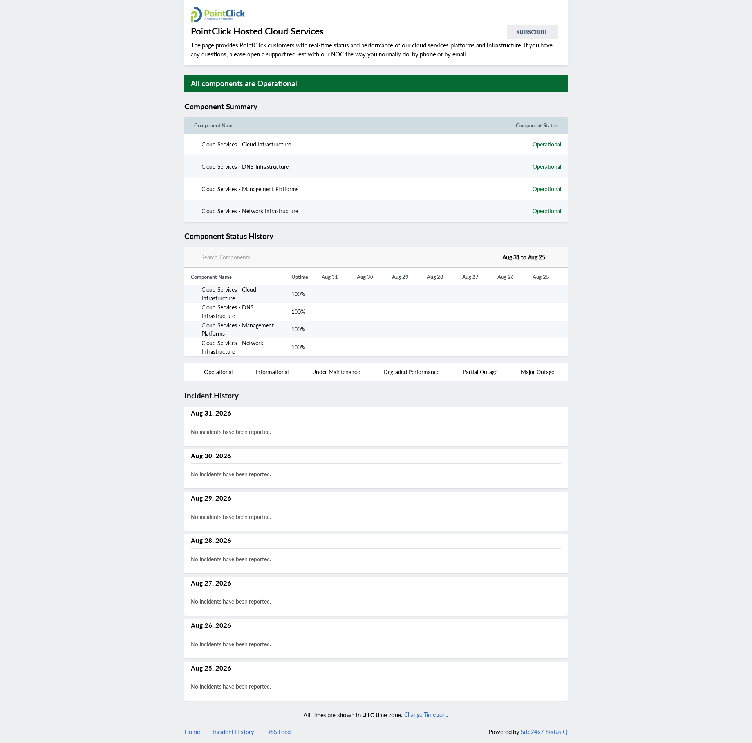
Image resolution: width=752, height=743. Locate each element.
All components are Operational (244, 83)
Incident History (233, 731)
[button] (267, 106)
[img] (261, 106)
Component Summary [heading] (220, 106)
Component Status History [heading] (228, 236)
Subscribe (532, 31)
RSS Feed (279, 731)
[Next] (554, 257)
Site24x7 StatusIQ (543, 731)
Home (192, 731)
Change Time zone (426, 714)
